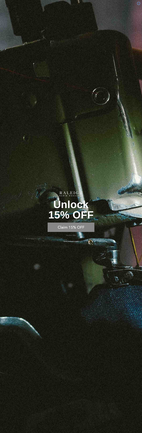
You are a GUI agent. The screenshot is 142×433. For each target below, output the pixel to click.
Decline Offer (71, 235)
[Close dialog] (138, 3)
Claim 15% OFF (71, 227)
